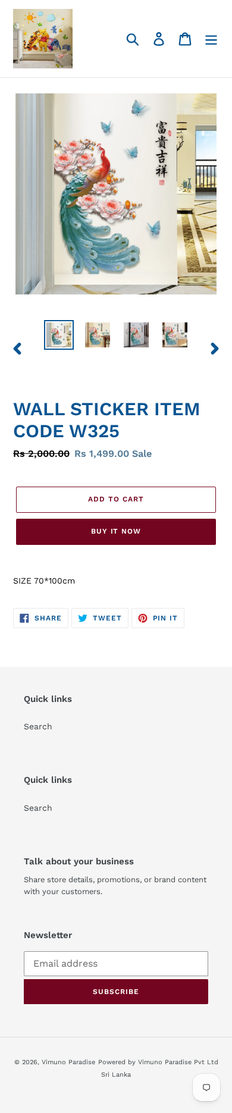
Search (38, 726)
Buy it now (116, 531)
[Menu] (211, 39)
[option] (59, 335)
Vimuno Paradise (68, 1062)
